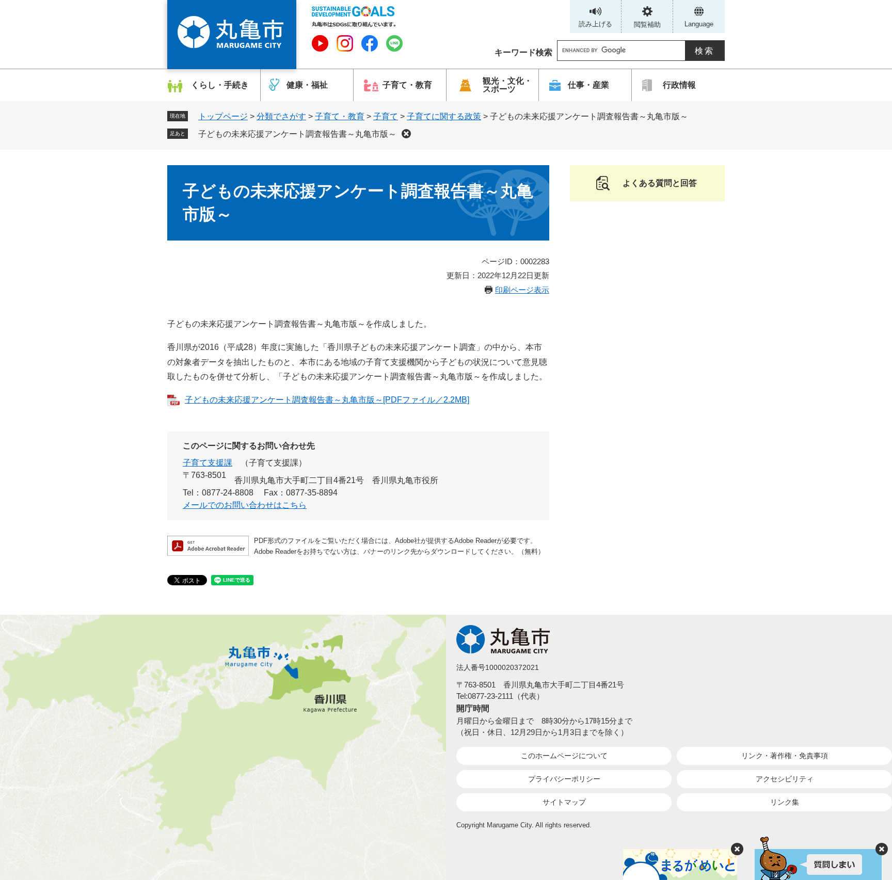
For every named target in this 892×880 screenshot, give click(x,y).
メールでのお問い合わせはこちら (245, 505)
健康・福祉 (307, 85)
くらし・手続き (220, 85)
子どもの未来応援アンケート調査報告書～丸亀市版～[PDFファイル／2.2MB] (327, 399)
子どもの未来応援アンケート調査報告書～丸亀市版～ (297, 134)
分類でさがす (281, 116)
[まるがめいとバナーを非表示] (737, 849)
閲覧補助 (647, 24)
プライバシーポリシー (564, 779)
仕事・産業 (588, 85)
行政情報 (679, 85)
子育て (385, 116)
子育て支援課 (207, 462)
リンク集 (784, 802)
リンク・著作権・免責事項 (784, 755)
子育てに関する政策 (444, 116)
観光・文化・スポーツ (507, 84)
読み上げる (595, 24)
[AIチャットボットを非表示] (881, 849)
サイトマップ (564, 802)
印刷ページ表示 (522, 289)
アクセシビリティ (785, 779)
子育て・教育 (407, 85)
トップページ (223, 116)
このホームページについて (564, 755)
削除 (406, 133)
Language (698, 24)
